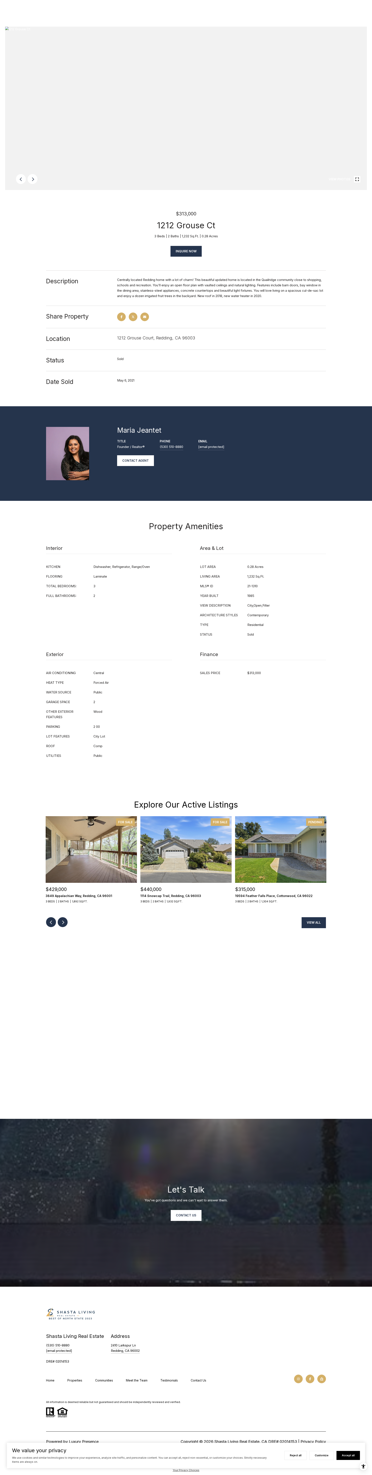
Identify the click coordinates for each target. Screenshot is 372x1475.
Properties (74, 1380)
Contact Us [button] (186, 1215)
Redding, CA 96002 (125, 1351)
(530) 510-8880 (171, 447)
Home (50, 1380)
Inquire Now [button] (186, 251)
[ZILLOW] (321, 1379)
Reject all (295, 1455)
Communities (104, 1380)
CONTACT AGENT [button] (135, 460)
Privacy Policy (313, 1441)
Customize (322, 1455)
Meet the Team (136, 1380)
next (32, 179)
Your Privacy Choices (186, 1470)
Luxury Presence (84, 1441)
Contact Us (198, 1380)
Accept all (348, 1455)
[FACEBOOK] (310, 1379)
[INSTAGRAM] (298, 1379)
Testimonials (169, 1380)
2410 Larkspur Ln (123, 1345)
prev (21, 179)
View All (314, 922)
